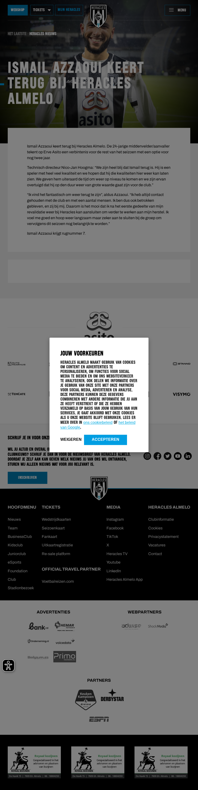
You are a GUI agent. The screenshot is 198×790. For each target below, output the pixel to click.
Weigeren (71, 439)
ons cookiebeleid (98, 422)
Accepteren (105, 439)
